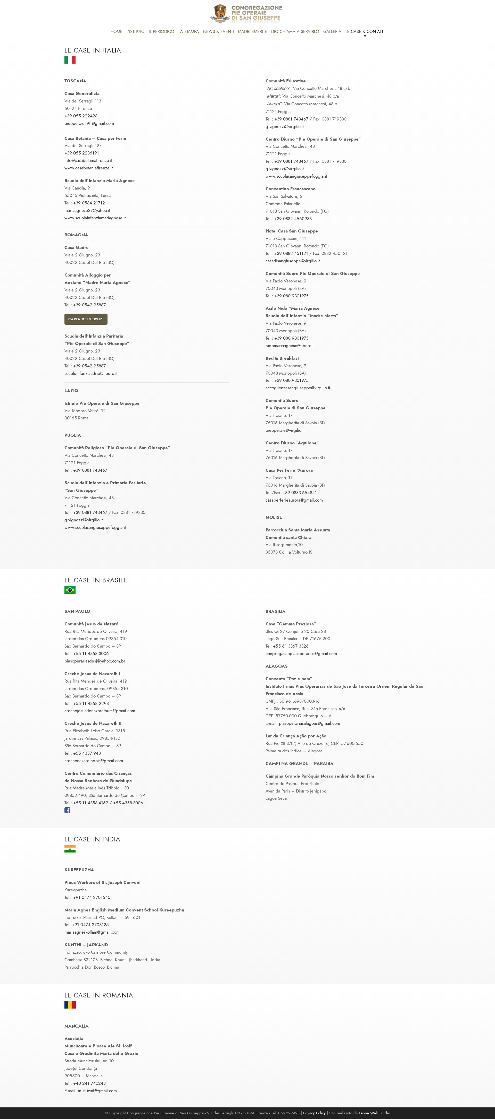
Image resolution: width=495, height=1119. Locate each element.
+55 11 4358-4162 (90, 803)
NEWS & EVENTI (218, 32)
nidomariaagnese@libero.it (290, 345)
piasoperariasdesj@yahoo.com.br (94, 661)
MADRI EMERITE (252, 32)
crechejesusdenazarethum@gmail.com (99, 711)
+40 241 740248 (89, 1083)
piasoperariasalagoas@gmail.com (309, 723)
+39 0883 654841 (300, 492)
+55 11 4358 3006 (91, 653)
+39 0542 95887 (89, 305)
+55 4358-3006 (128, 803)
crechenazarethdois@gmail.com (93, 761)
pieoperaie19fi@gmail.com (89, 123)
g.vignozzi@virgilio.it (83, 520)
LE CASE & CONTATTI (364, 32)
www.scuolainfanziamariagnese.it (95, 218)
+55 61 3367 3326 (291, 646)
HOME (116, 32)
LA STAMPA (188, 32)
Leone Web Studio (374, 1113)
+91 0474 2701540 (91, 897)
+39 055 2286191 (81, 153)
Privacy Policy (314, 1113)
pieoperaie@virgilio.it (285, 430)
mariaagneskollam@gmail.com (92, 932)
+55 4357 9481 (88, 753)
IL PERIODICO (161, 32)
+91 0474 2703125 (90, 925)
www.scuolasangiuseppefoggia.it (95, 527)
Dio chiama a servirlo (295, 32)
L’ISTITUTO (136, 32)
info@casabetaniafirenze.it (88, 160)
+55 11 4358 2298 (91, 703)
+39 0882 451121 (291, 253)
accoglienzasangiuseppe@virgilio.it (298, 388)
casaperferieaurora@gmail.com (294, 500)
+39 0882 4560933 (293, 219)
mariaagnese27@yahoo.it (87, 210)
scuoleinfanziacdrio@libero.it (90, 373)
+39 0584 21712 (89, 203)
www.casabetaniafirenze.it (88, 168)
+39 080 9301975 (291, 296)
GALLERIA (332, 32)
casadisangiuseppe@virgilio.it (293, 261)
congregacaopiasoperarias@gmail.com (301, 653)
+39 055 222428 (80, 116)
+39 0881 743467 (90, 470)
